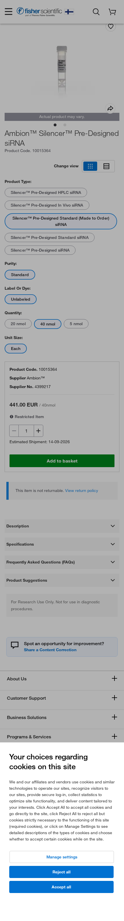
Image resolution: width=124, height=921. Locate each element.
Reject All (61, 872)
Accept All (61, 887)
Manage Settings (61, 857)
